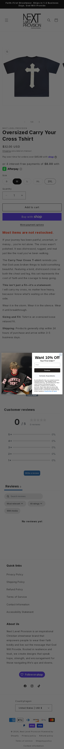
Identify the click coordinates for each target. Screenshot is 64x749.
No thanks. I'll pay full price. (47, 375)
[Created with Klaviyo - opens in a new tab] (32, 395)
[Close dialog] (60, 354)
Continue (47, 370)
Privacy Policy (48, 391)
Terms (55, 391)
